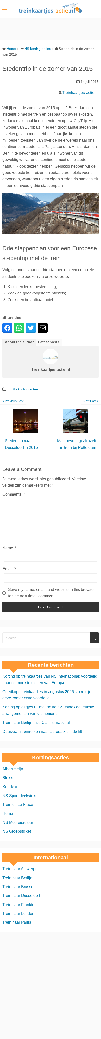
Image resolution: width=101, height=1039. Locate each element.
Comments (13, 494)
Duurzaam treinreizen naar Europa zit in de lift (42, 731)
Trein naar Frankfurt (19, 904)
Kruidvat (9, 787)
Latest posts (48, 342)
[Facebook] (7, 328)
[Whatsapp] (19, 328)
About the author (19, 342)
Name (9, 548)
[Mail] (43, 328)
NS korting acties (25, 389)
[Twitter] (31, 328)
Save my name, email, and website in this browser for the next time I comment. (51, 592)
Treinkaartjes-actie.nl (80, 93)
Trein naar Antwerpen (21, 869)
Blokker (9, 778)
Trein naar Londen (18, 913)
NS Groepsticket (16, 831)
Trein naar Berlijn (17, 878)
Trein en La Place (17, 804)
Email (9, 569)
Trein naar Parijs (16, 922)
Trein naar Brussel (18, 887)
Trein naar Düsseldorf (21, 895)
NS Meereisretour (17, 822)
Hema (7, 813)
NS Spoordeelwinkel (20, 796)
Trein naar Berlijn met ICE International (36, 722)
